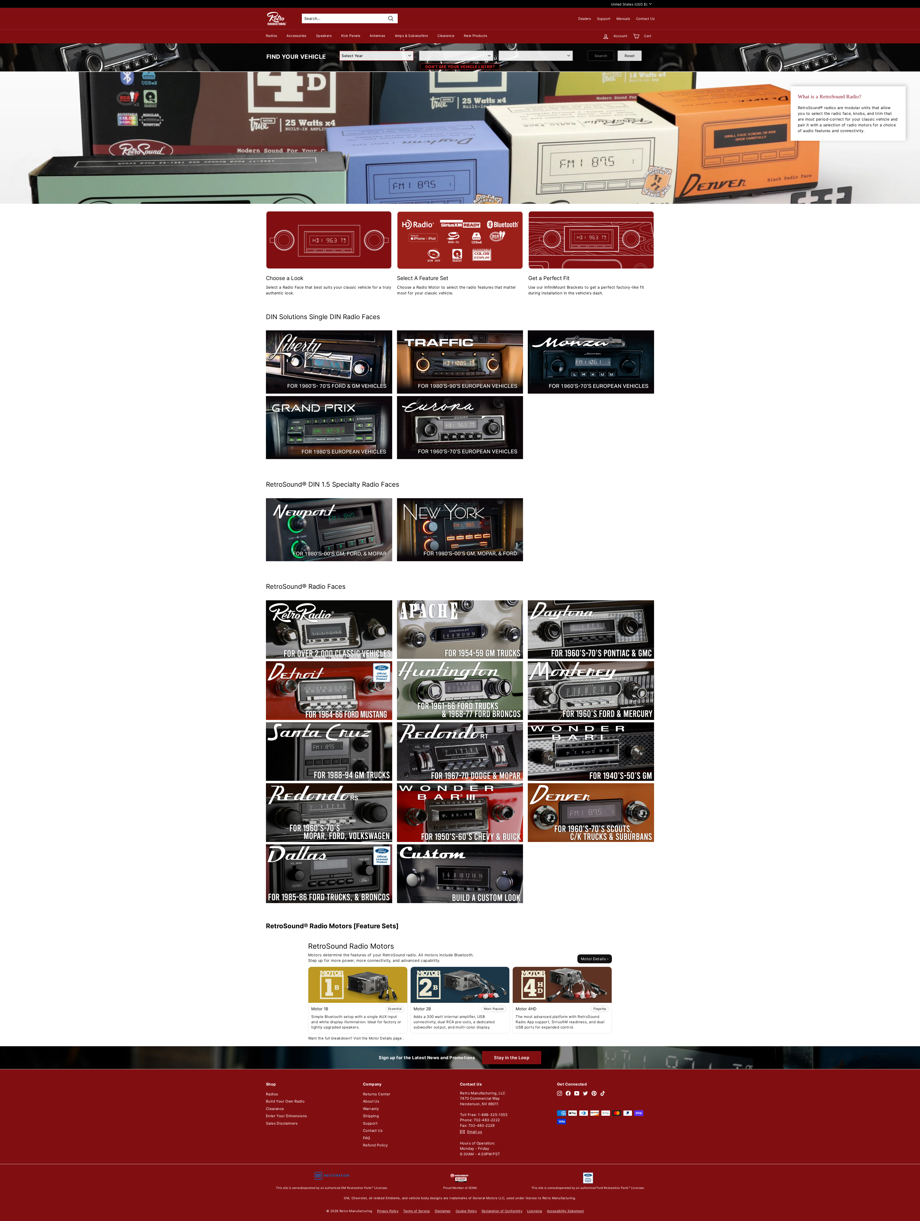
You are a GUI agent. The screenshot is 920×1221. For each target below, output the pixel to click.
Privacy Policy (388, 1211)
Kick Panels (350, 36)
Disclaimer (443, 1211)
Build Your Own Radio (285, 1101)
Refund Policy (375, 1145)
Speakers (324, 36)
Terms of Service (416, 1211)
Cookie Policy (466, 1211)
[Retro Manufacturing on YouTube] (576, 1093)
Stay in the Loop (511, 1057)
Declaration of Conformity (502, 1211)
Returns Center (377, 1094)
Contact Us (645, 19)
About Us (371, 1101)
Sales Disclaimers (282, 1123)
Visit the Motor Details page (378, 1038)
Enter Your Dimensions (286, 1116)
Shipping (371, 1116)
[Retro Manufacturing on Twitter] (585, 1093)
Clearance (445, 36)
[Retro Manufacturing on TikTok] (602, 1093)
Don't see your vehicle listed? (460, 66)
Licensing (534, 1211)
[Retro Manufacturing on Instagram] (559, 1093)
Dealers (584, 19)
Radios (271, 36)
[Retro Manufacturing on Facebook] (568, 1093)
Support (603, 19)
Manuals (623, 19)
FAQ (366, 1138)
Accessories (296, 36)
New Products (475, 36)
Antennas (377, 36)
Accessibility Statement (565, 1211)
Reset (630, 55)
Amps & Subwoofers (411, 36)
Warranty (371, 1108)
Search (601, 55)
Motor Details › (594, 959)
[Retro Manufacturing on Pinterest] (594, 1093)
